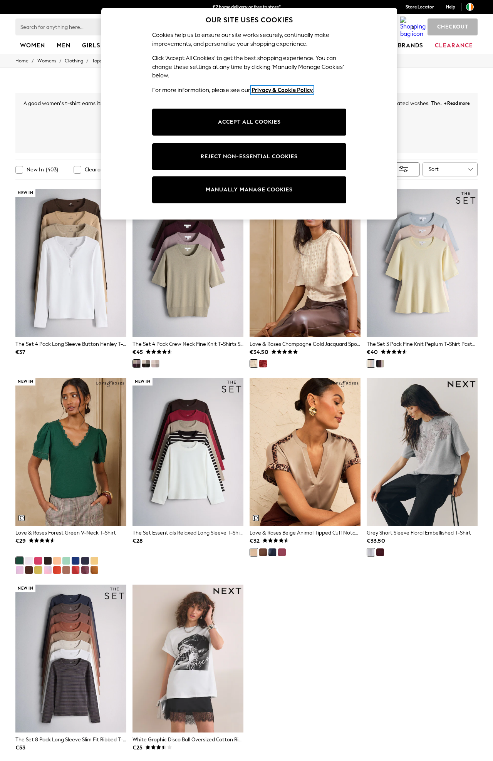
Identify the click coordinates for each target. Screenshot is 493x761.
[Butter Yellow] (94, 561)
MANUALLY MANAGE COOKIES (249, 189)
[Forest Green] (19, 561)
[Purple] (85, 570)
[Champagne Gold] (254, 363)
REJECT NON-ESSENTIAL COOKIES (249, 156)
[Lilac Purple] (19, 570)
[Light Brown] (66, 570)
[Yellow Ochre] (94, 570)
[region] (249, 114)
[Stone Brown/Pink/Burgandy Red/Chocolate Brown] (137, 363)
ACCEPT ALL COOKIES (249, 122)
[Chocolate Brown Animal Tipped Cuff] (263, 552)
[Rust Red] (75, 570)
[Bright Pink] (38, 561)
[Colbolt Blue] (75, 561)
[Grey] (371, 552)
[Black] (48, 561)
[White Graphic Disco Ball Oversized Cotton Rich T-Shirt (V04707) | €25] (187, 659)
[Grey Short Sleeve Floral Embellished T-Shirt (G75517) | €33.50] (422, 452)
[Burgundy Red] (282, 552)
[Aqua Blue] (66, 561)
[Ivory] (29, 561)
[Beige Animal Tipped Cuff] (254, 552)
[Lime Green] (38, 570)
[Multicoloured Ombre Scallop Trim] (48, 570)
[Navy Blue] (85, 561)
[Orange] (57, 561)
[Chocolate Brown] (29, 570)
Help (450, 7)
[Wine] (380, 552)
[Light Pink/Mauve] (155, 363)
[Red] (263, 363)
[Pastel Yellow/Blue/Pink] (371, 363)
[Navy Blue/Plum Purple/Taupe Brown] (380, 363)
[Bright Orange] (57, 570)
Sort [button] (434, 169)
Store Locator (420, 7)
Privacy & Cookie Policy (282, 90)
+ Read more (457, 102)
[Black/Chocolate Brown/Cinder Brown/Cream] (146, 363)
